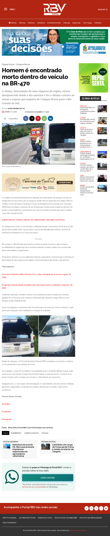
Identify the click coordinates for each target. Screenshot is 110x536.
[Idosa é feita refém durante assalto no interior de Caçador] (102, 178)
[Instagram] (91, 508)
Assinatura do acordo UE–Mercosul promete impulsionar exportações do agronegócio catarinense (23, 450)
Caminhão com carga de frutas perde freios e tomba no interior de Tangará (63, 448)
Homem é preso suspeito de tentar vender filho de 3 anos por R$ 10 (87, 168)
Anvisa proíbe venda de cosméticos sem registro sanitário (87, 121)
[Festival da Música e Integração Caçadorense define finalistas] (102, 108)
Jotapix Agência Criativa (78, 530)
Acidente (83, 128)
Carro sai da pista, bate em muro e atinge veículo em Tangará (86, 132)
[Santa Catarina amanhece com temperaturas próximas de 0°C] (102, 142)
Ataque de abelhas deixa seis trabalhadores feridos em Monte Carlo (87, 191)
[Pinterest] (38, 118)
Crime (82, 175)
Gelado (82, 139)
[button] (103, 9)
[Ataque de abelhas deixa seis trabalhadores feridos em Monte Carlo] (102, 188)
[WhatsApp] (44, 118)
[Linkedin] (50, 118)
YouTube (6, 404)
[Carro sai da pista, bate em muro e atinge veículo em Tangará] (102, 130)
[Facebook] (25, 118)
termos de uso (28, 487)
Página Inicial (8, 64)
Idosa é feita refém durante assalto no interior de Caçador (87, 179)
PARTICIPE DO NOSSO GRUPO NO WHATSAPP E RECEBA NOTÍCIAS (33, 219)
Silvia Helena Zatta (16, 108)
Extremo (83, 163)
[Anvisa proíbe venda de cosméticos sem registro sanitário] (102, 120)
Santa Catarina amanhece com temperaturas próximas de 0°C (86, 144)
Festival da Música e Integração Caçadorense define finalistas (87, 110)
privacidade (41, 487)
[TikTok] (96, 508)
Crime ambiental (85, 151)
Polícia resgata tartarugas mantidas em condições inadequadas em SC (87, 156)
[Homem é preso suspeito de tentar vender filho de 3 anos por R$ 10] (102, 166)
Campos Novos (23, 64)
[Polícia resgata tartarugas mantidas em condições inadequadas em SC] (102, 154)
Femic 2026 (83, 106)
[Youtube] (106, 508)
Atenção (83, 117)
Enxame (82, 185)
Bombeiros (16, 433)
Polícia (45, 433)
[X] (32, 118)
